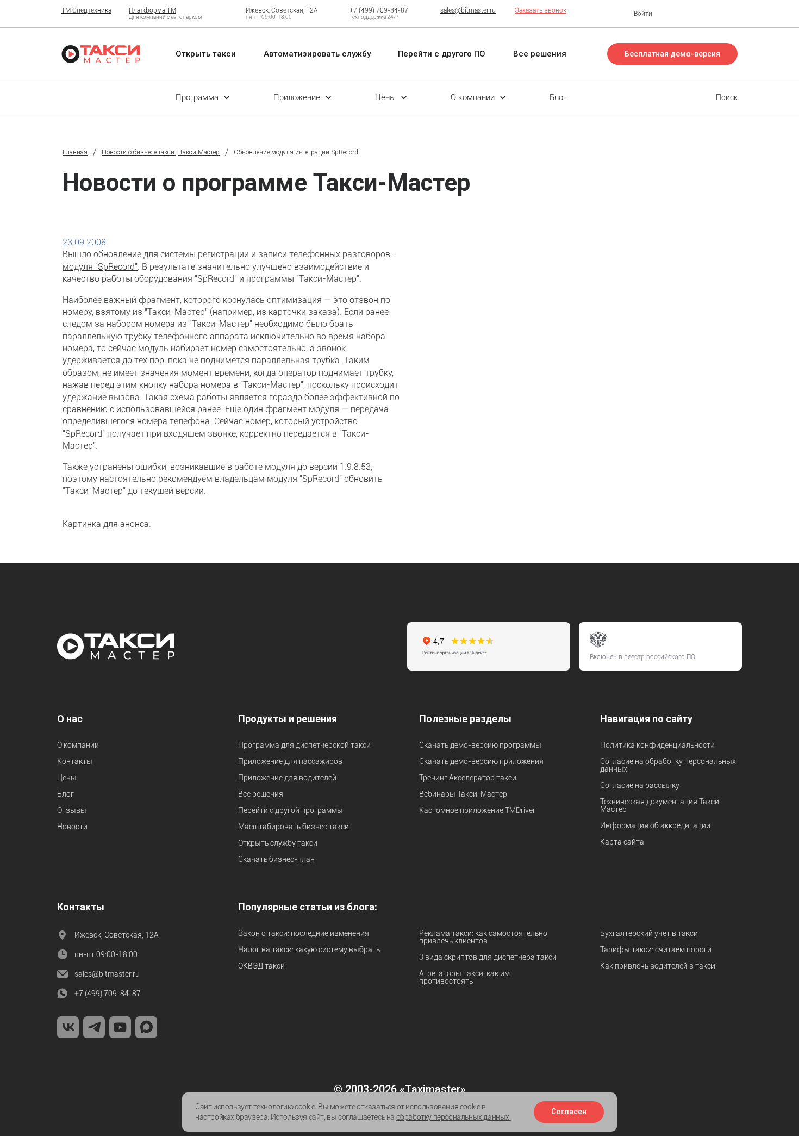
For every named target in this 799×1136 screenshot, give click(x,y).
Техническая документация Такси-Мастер (661, 805)
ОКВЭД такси (261, 966)
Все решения (260, 794)
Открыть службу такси (277, 843)
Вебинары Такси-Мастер (463, 794)
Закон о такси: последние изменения (303, 933)
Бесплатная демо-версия (672, 53)
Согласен (568, 1111)
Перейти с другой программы (290, 810)
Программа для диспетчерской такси (304, 745)
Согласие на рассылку (639, 785)
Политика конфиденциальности (657, 745)
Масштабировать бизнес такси (293, 826)
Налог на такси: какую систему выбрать (309, 949)
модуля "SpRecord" (100, 267)
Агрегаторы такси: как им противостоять (464, 977)
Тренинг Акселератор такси (467, 777)
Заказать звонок (540, 10)
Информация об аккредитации (655, 825)
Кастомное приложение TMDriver (477, 810)
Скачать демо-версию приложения (481, 761)
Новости (72, 826)
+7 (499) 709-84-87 (378, 10)
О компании (78, 745)
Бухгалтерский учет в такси (649, 933)
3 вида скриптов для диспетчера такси (488, 957)
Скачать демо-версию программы (480, 745)
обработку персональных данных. (453, 1117)
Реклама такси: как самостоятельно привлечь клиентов (483, 937)
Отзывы (71, 810)
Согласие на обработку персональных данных (668, 765)
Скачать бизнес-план (276, 859)
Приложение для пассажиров (290, 761)
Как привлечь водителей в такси (657, 966)
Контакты (74, 761)
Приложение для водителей (287, 777)
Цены (67, 777)
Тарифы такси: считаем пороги (655, 949)
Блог (65, 794)
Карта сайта (622, 842)
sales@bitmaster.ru (468, 10)
